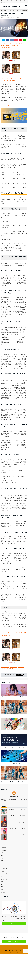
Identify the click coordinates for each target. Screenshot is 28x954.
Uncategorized (4, 866)
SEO (2, 860)
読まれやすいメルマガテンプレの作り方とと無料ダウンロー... (14, 696)
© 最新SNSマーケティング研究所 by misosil (14, 950)
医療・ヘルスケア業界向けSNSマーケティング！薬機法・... (13, 715)
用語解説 (3, 892)
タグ (2, 881)
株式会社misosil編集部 (15, 17)
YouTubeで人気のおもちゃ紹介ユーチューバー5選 (11, 731)
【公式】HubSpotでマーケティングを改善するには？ (14, 105)
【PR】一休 (21, 78)
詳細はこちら (14, 923)
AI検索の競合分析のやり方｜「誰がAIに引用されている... (13, 747)
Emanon (16, 952)
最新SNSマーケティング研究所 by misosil (10, 6)
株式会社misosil (14, 796)
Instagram (3, 850)
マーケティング (5, 17)
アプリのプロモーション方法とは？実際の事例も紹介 (12, 763)
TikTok (2, 863)
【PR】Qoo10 (4, 80)
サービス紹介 (4, 879)
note (2, 855)
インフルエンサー (5, 876)
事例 (9, 17)
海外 (2, 889)
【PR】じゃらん (13, 78)
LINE (2, 853)
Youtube (3, 871)
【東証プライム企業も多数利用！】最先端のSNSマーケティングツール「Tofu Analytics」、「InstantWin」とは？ (13, 45)
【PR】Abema (12, 80)
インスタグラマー (5, 873)
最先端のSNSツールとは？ (14, 941)
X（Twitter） (4, 868)
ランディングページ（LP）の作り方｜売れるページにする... (13, 781)
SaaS (2, 858)
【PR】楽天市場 (5, 78)
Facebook (3, 847)
